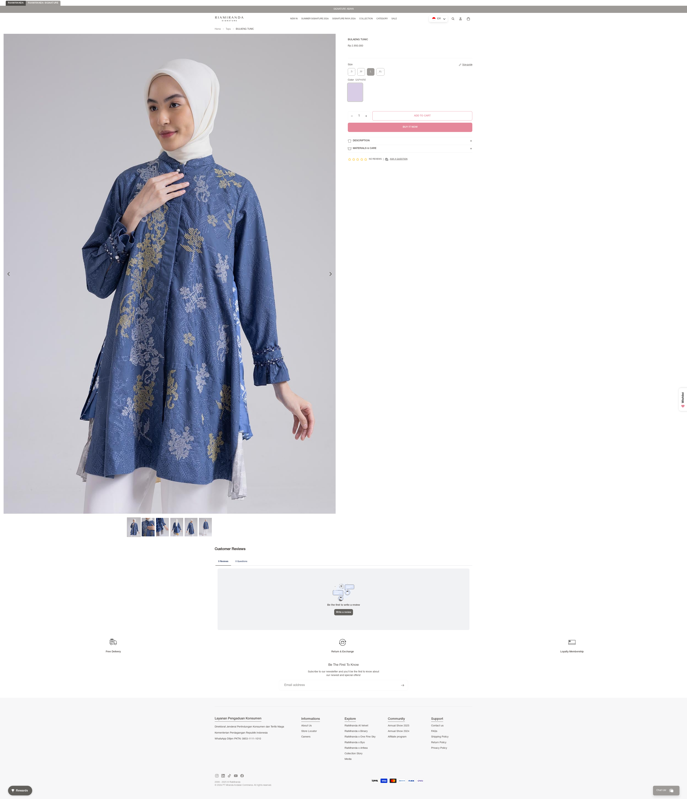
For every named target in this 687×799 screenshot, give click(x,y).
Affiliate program (397, 737)
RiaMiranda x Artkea (356, 748)
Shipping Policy (440, 737)
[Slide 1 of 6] (133, 527)
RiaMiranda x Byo (355, 742)
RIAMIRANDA (16, 3)
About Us (306, 726)
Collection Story (353, 754)
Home (218, 29)
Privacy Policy (439, 748)
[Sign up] (402, 685)
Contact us (437, 726)
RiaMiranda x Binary (356, 731)
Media (348, 759)
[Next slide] (332, 275)
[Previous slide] (8, 275)
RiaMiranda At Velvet (356, 726)
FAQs (434, 731)
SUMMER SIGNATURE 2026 (343, 9)
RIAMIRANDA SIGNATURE (43, 3)
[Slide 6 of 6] (205, 527)
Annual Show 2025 (398, 726)
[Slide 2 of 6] (148, 527)
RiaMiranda (235, 782)
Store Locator (309, 731)
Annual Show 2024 (398, 731)
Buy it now (410, 127)
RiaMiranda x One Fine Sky (360, 737)
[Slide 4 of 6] (176, 527)
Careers (305, 737)
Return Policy (438, 742)
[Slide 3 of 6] (162, 527)
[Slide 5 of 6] (191, 527)
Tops (228, 29)
